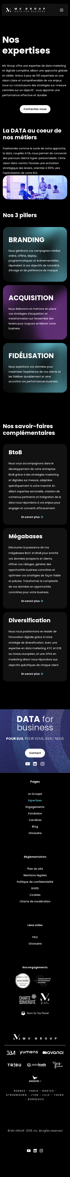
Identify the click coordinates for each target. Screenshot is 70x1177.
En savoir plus (30, 517)
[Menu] (61, 10)
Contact (35, 753)
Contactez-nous (35, 109)
